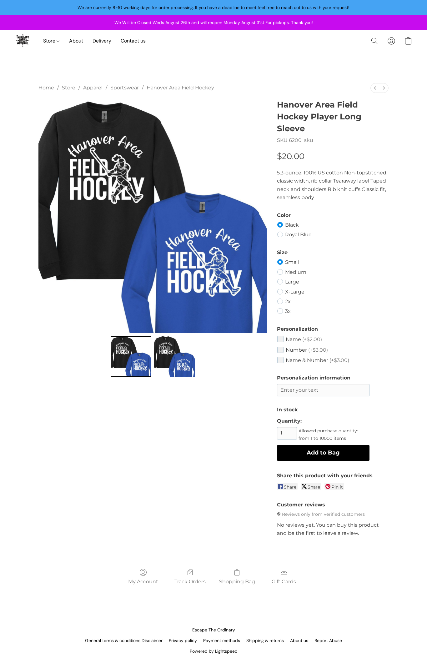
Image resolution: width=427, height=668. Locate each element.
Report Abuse (328, 640)
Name (304, 339)
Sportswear (124, 88)
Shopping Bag (237, 582)
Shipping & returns (265, 640)
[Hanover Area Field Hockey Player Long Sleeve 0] (131, 356)
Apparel (93, 88)
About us (299, 640)
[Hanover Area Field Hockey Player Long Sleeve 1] (174, 356)
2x (288, 301)
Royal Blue (298, 235)
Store (50, 41)
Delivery (102, 41)
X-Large (294, 292)
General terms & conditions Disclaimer (124, 640)
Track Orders (190, 582)
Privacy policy (183, 640)
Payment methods (221, 640)
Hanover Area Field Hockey (180, 88)
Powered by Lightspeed (214, 651)
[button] (23, 41)
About (76, 41)
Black (292, 225)
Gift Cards (284, 582)
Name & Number (317, 360)
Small (292, 262)
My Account (143, 582)
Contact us (133, 41)
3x (288, 311)
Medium (295, 272)
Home (46, 88)
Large (292, 282)
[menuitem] (375, 88)
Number (307, 350)
